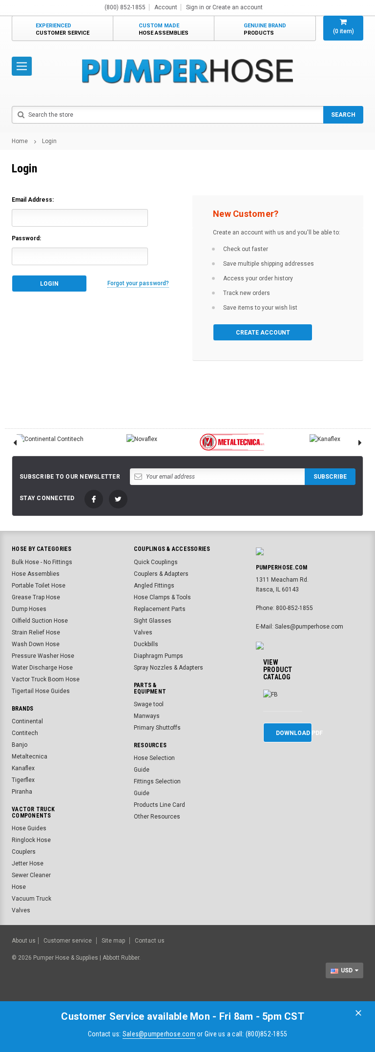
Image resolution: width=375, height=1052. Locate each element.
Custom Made (163, 29)
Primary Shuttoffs (157, 727)
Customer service (67, 940)
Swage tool (149, 704)
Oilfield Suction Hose (40, 620)
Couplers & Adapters (161, 573)
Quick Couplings (156, 562)
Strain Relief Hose (36, 632)
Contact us (150, 940)
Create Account (263, 332)
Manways (147, 716)
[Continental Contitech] (50, 439)
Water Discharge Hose (42, 667)
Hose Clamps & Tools (162, 597)
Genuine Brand (265, 29)
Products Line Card (159, 804)
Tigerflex (23, 780)
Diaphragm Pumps (158, 655)
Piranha (22, 791)
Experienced (62, 29)
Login (49, 141)
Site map (113, 940)
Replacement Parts (160, 609)
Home (20, 141)
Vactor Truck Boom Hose (46, 679)
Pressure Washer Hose (43, 655)
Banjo (19, 744)
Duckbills (146, 644)
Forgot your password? (138, 283)
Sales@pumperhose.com (159, 1034)
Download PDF (294, 733)
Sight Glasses (152, 620)
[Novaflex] (142, 439)
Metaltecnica (29, 756)
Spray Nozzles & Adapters (168, 667)
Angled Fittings (154, 585)
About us (24, 940)
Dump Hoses (29, 609)
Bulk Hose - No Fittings (42, 562)
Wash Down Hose (36, 644)
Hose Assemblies (36, 573)
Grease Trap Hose (36, 597)
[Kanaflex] (325, 439)
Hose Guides (29, 828)
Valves (143, 632)
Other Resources (157, 816)
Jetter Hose (27, 863)
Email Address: (33, 199)
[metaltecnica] (233, 442)
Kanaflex (23, 768)
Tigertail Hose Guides (41, 691)
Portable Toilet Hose (38, 585)
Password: (26, 238)
